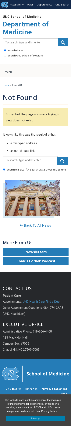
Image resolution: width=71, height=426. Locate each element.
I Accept (35, 418)
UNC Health (14, 388)
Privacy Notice (49, 411)
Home (6, 85)
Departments (44, 4)
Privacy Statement (54, 388)
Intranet (31, 388)
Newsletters (36, 252)
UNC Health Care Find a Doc (41, 301)
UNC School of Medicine (22, 17)
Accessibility (17, 4)
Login (64, 393)
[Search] (63, 42)
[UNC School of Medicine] (35, 373)
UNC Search (62, 4)
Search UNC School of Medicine (25, 55)
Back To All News (37, 225)
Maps (30, 4)
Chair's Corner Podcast (35, 261)
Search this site (16, 50)
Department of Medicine (26, 28)
